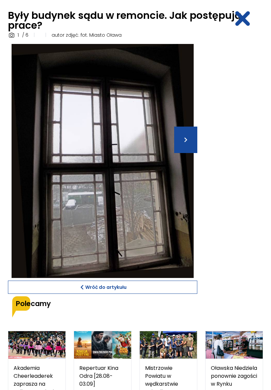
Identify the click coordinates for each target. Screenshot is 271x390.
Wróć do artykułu (106, 287)
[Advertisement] (238, 143)
